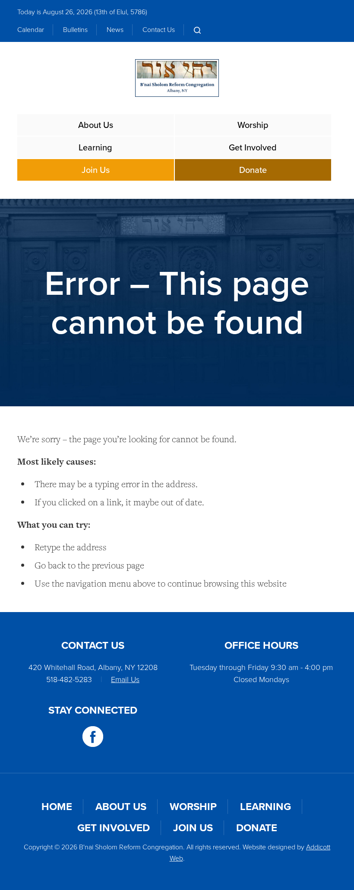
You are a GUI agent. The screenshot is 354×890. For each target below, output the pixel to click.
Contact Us (158, 30)
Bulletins (75, 30)
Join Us (96, 169)
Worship (253, 124)
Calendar (30, 30)
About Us (95, 124)
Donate (253, 169)
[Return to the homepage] (176, 78)
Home (56, 806)
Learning (95, 147)
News (115, 30)
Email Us (125, 679)
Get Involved (253, 147)
